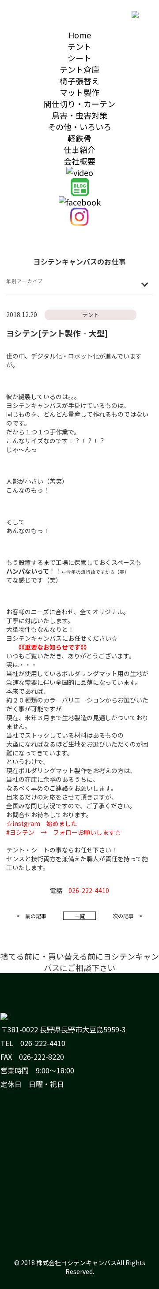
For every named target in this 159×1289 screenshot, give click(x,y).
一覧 (79, 915)
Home (79, 35)
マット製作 (79, 92)
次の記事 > (128, 915)
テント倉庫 (79, 69)
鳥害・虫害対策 (79, 115)
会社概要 (79, 161)
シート (79, 58)
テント (79, 46)
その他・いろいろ (79, 126)
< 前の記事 (31, 915)
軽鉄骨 (79, 138)
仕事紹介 (79, 149)
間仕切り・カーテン (79, 103)
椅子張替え (79, 80)
